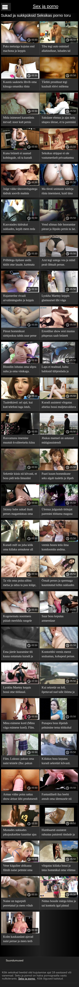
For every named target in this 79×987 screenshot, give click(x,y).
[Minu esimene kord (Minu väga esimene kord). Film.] (20, 718)
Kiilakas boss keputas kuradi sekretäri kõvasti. (56, 761)
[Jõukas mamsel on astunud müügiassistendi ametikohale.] (59, 433)
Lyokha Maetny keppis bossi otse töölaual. (17, 689)
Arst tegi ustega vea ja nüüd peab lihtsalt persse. (58, 262)
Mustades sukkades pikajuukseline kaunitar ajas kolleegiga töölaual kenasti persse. (19, 832)
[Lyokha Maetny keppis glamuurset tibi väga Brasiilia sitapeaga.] (59, 291)
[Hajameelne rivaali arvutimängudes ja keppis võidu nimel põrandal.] (20, 291)
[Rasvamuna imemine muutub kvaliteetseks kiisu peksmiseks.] (20, 433)
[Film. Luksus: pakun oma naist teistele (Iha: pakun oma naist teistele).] (20, 754)
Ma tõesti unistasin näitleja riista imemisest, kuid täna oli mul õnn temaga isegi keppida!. (57, 191)
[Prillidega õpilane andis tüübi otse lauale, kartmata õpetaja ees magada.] (20, 255)
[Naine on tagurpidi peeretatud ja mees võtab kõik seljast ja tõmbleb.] (20, 896)
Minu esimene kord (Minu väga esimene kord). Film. (19, 725)
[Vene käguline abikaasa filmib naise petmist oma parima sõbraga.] (20, 861)
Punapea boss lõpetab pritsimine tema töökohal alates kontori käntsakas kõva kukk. (56, 725)
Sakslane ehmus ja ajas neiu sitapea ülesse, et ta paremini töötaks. (59, 120)
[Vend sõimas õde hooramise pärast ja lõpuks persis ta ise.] (59, 220)
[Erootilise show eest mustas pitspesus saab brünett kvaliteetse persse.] (59, 326)
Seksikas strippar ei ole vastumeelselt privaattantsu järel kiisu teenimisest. (58, 156)
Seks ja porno (27, 978)
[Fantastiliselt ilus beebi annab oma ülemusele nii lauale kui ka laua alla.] (59, 790)
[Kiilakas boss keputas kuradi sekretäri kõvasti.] (59, 754)
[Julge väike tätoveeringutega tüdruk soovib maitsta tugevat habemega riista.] (20, 184)
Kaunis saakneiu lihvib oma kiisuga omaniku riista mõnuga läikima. (20, 84)
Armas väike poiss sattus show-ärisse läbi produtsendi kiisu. (20, 797)
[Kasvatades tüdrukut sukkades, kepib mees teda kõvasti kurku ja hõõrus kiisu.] (20, 220)
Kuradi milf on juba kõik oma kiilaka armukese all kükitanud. (18, 547)
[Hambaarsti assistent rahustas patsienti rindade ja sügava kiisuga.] (59, 825)
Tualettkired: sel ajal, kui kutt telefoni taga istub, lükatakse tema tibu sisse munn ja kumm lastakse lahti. (18, 405)
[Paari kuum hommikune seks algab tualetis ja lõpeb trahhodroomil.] (59, 469)
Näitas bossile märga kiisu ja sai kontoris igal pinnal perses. (59, 903)
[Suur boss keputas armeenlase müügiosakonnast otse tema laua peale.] (59, 611)
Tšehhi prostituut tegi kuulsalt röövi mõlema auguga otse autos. (55, 84)
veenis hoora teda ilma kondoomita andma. (55, 547)
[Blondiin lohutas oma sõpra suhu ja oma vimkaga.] (20, 362)
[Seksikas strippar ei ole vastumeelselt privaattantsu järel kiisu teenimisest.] (59, 148)
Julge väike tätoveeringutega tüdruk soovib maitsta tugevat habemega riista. (20, 191)
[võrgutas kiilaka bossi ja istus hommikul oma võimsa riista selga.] (59, 861)
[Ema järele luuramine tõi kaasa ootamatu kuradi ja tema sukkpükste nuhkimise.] (20, 647)
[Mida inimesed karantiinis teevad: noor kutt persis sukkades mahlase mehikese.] (20, 113)
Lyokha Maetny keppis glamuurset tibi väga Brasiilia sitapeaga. (55, 298)
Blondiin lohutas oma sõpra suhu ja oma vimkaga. (19, 369)
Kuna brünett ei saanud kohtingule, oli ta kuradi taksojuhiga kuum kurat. (17, 156)
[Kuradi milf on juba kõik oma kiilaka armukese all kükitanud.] (20, 540)
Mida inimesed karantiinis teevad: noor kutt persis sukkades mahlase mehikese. (18, 120)
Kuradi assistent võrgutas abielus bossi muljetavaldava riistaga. (59, 405)
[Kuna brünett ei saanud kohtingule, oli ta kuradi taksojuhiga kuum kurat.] (20, 148)
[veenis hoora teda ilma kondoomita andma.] (59, 540)
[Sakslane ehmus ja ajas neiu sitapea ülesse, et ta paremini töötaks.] (59, 113)
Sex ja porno (45, 6)
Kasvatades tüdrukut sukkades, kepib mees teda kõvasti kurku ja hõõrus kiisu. (19, 227)
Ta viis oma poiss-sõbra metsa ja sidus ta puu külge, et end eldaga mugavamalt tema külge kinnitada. (19, 583)
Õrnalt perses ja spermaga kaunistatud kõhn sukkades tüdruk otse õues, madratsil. (58, 583)
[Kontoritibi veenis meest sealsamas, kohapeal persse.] (59, 647)
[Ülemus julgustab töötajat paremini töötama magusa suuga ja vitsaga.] (59, 504)
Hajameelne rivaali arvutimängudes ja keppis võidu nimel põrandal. (18, 298)
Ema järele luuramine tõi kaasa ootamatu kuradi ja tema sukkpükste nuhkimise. (20, 654)
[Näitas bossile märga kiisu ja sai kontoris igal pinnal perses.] (59, 896)
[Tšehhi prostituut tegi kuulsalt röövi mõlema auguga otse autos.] (59, 77)
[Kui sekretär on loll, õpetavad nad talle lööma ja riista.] (59, 683)
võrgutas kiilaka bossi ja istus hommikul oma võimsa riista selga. (58, 868)
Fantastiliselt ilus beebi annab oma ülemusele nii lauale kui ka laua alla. (57, 797)
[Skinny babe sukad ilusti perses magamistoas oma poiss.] (20, 504)
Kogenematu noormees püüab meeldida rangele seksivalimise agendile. (17, 619)
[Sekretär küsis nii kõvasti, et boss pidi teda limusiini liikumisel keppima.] (20, 469)
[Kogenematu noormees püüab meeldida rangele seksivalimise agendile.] (20, 611)
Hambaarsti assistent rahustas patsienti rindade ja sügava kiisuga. (58, 832)
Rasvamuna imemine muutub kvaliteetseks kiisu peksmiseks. (19, 440)
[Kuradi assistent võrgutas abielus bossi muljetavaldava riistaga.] (59, 398)
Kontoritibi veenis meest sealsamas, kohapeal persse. (58, 654)
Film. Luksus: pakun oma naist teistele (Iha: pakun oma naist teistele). (18, 761)
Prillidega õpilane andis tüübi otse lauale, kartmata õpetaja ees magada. (19, 263)
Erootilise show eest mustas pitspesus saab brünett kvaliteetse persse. (58, 334)
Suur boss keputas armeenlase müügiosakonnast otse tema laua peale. (58, 619)
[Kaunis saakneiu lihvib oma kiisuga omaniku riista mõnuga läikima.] (20, 77)
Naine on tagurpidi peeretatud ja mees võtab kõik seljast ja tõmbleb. (18, 903)
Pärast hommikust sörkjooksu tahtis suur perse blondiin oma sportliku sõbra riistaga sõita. (19, 334)
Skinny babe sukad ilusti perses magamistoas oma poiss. (18, 512)
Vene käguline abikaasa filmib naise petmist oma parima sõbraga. (17, 868)
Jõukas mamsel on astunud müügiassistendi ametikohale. (58, 440)
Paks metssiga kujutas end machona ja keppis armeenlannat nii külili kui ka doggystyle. (19, 49)
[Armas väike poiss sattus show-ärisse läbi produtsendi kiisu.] (20, 790)
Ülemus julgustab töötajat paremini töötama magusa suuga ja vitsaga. (57, 512)
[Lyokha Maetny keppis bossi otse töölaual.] (20, 683)
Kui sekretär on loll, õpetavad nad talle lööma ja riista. (58, 690)
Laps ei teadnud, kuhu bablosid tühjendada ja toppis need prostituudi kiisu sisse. (59, 369)
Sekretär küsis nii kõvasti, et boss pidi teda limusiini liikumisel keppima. (20, 476)
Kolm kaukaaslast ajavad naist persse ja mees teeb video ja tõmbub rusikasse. (19, 939)
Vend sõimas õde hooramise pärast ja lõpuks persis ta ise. (59, 227)
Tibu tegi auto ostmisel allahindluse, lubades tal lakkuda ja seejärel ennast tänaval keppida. (57, 49)
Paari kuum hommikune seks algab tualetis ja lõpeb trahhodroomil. (58, 476)
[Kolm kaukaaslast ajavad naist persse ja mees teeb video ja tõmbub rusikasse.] (20, 932)
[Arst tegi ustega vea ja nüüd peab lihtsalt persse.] (59, 255)
